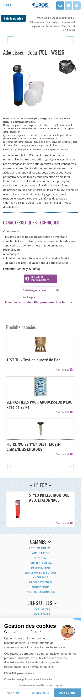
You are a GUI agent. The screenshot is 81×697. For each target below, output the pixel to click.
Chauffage (40, 577)
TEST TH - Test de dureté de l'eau (40, 353)
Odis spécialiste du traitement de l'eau (40, 6)
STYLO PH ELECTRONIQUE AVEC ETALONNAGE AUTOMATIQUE (40, 509)
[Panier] (69, 5)
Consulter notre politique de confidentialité (28, 679)
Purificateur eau (41, 563)
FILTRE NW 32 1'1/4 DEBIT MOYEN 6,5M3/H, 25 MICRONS (40, 438)
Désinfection (40, 567)
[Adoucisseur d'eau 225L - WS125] (70, 39)
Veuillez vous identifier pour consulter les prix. (40, 302)
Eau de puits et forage (40, 572)
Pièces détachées (40, 582)
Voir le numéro (13, 18)
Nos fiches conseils (41, 592)
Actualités (42, 609)
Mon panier (42, 614)
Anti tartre (40, 553)
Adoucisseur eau (40, 548)
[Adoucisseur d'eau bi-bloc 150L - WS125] (10, 39)
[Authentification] (77, 5)
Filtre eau (40, 558)
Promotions (40, 587)
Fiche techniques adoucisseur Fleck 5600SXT (40, 290)
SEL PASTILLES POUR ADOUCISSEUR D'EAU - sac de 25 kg (40, 396)
